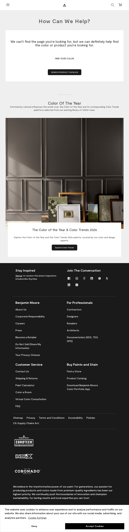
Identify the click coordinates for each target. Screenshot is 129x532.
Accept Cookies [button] (95, 526)
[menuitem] (69, 278)
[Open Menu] (8, 5)
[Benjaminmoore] (64, 5)
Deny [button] (34, 526)
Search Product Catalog (64, 72)
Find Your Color (64, 58)
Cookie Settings (37, 517)
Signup (18, 275)
